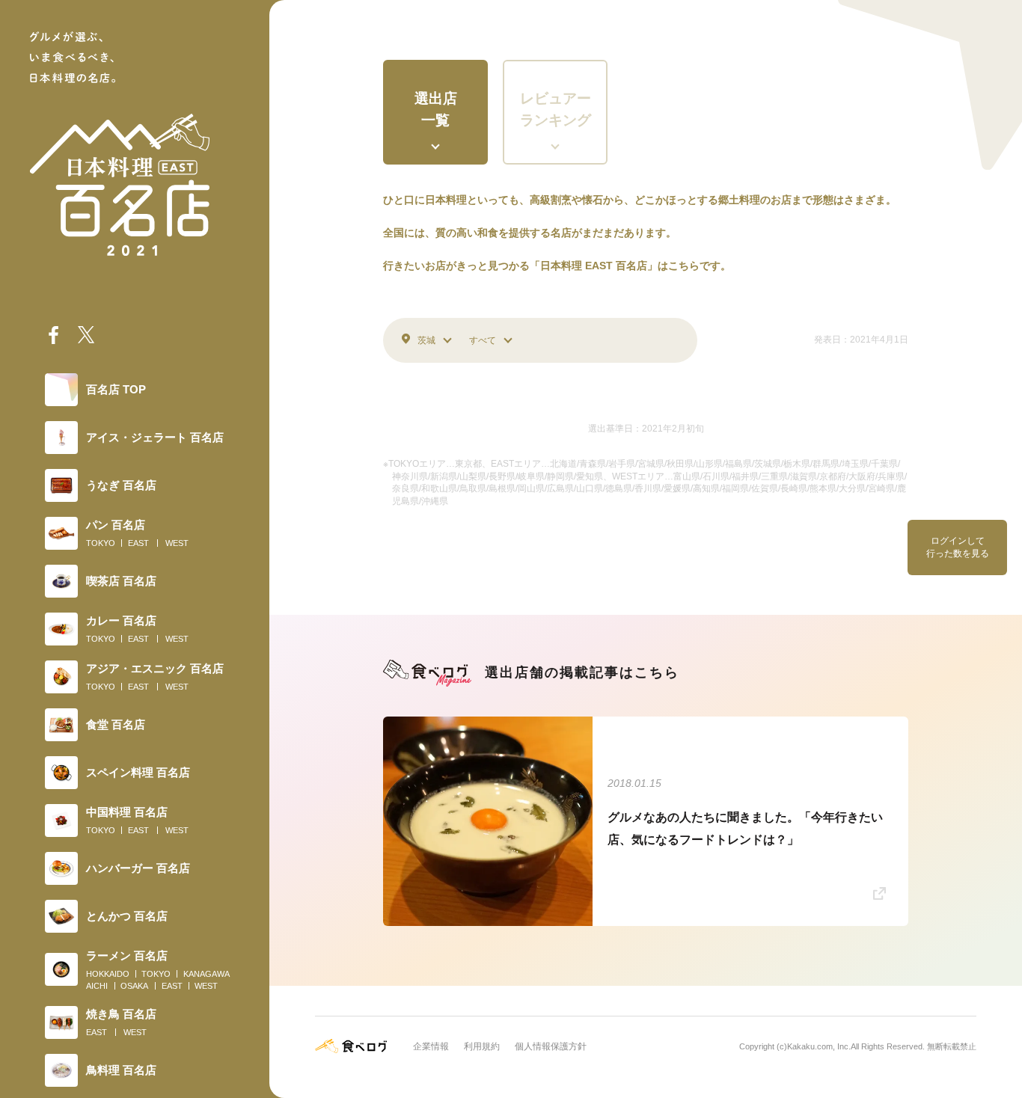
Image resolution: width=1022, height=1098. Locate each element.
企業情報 (431, 1046)
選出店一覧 (435, 109)
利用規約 (482, 1046)
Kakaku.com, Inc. (819, 1046)
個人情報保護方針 (551, 1046)
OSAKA (134, 985)
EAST (138, 543)
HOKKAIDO (107, 973)
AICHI (97, 985)
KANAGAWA (206, 973)
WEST (177, 543)
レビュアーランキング (555, 109)
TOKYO (100, 543)
